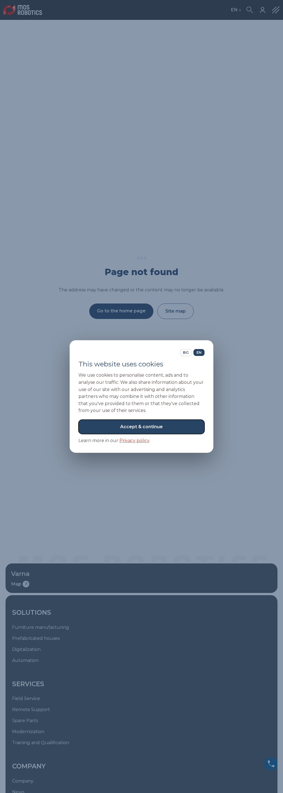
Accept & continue (141, 426)
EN (198, 352)
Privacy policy (134, 440)
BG (186, 352)
